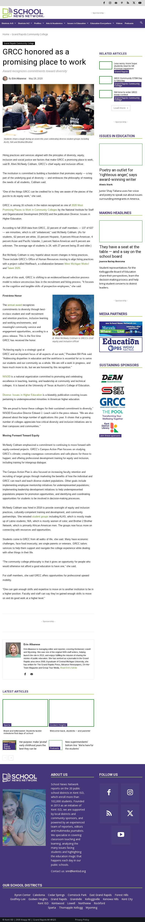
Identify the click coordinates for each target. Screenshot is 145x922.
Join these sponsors (110, 435)
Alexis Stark (106, 184)
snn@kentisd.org (76, 871)
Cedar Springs (57, 895)
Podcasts (54, 748)
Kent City (127, 899)
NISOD (6, 376)
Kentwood (58, 903)
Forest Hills (122, 895)
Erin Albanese (19, 78)
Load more (120, 108)
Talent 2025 (13, 268)
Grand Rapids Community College (30, 34)
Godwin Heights (58, 724)
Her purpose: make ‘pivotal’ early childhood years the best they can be (33, 745)
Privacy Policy (82, 919)
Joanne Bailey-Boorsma (112, 261)
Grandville (76, 899)
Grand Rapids (121, 71)
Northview (85, 903)
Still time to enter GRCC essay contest (125, 93)
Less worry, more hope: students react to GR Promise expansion (125, 66)
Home (6, 34)
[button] (141, 22)
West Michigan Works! (76, 263)
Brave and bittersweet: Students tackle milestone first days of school (23, 732)
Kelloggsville (93, 899)
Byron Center (22, 895)
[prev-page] (5, 757)
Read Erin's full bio (68, 668)
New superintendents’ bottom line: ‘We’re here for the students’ (79, 745)
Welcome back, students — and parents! (70, 731)
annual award (15, 305)
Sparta (7, 724)
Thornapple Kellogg (71, 907)
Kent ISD (43, 903)
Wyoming (91, 907)
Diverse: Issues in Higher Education (22, 394)
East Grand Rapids (7, 746)
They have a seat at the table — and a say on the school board (120, 252)
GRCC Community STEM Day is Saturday (128, 79)
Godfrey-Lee (18, 899)
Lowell (71, 903)
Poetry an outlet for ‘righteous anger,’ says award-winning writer (118, 175)
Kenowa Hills (111, 899)
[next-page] (11, 757)
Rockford (100, 903)
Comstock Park (77, 895)
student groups (40, 516)
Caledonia (39, 895)
